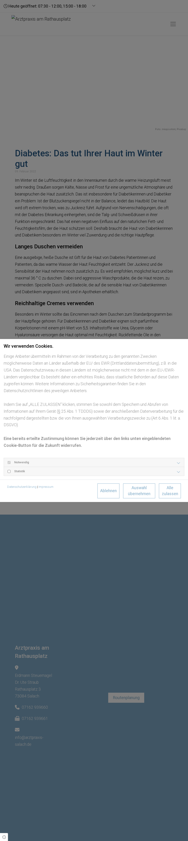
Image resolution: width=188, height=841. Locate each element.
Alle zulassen (170, 491)
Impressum (46, 486)
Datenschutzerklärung (21, 486)
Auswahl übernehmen (139, 491)
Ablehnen (108, 490)
